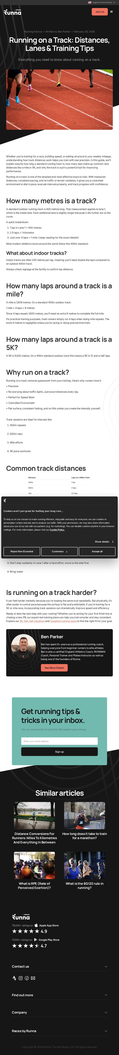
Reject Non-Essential (22, 551)
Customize (58, 551)
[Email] (34, 978)
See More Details (54, 667)
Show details (102, 541)
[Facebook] (27, 978)
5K (21, 621)
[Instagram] (21, 978)
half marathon (37, 621)
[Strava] (15, 978)
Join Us (99, 11)
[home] (12, 12)
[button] (101, 2)
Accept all (97, 551)
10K (26, 621)
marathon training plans (63, 621)
